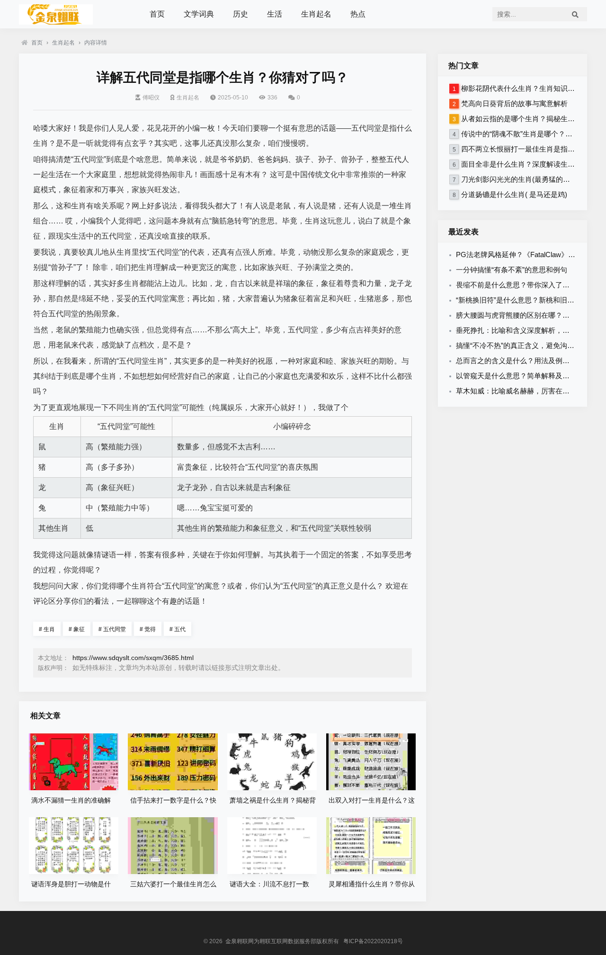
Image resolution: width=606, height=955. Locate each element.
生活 (274, 14)
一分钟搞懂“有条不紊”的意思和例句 (511, 270)
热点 (357, 14)
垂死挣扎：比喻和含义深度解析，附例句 (520, 330)
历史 (240, 14)
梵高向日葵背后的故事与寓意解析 (514, 103)
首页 (157, 14)
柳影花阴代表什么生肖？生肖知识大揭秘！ (528, 88)
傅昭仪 (151, 97)
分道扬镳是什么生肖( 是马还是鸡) (514, 194)
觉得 (148, 629)
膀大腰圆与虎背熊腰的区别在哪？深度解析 (523, 315)
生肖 (47, 629)
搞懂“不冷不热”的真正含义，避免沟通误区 (522, 345)
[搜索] (575, 14)
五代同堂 (112, 629)
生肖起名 (316, 14)
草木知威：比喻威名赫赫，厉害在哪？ (516, 391)
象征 (77, 629)
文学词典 (199, 14)
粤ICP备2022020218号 (373, 941)
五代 (177, 629)
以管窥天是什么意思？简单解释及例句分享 (523, 376)
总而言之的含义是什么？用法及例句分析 (520, 361)
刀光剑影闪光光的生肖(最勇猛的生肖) (520, 179)
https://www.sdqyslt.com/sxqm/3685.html (133, 657)
